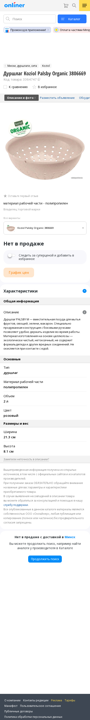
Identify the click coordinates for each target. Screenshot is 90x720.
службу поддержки (15, 505)
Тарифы (70, 700)
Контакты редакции (35, 700)
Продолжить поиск (45, 559)
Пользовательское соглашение (40, 706)
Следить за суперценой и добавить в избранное (46, 257)
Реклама (56, 700)
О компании (12, 700)
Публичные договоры (18, 711)
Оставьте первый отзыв (23, 196)
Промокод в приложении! (28, 30)
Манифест (10, 706)
